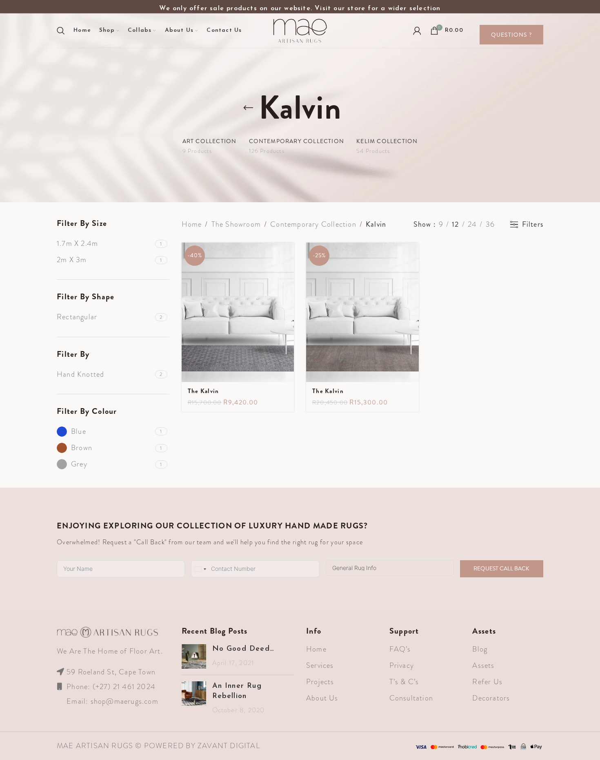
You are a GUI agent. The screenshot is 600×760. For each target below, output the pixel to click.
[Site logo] (300, 29)
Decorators (491, 698)
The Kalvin (203, 391)
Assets (483, 665)
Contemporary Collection (313, 224)
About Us (322, 698)
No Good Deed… (243, 649)
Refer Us (487, 681)
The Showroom (236, 224)
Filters (532, 224)
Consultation (411, 698)
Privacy (401, 665)
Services (320, 665)
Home (192, 224)
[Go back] (248, 108)
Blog (479, 649)
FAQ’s (400, 649)
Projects (320, 681)
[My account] (417, 30)
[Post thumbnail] (194, 656)
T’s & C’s (404, 681)
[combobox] (200, 569)
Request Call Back (501, 568)
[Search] (61, 30)
